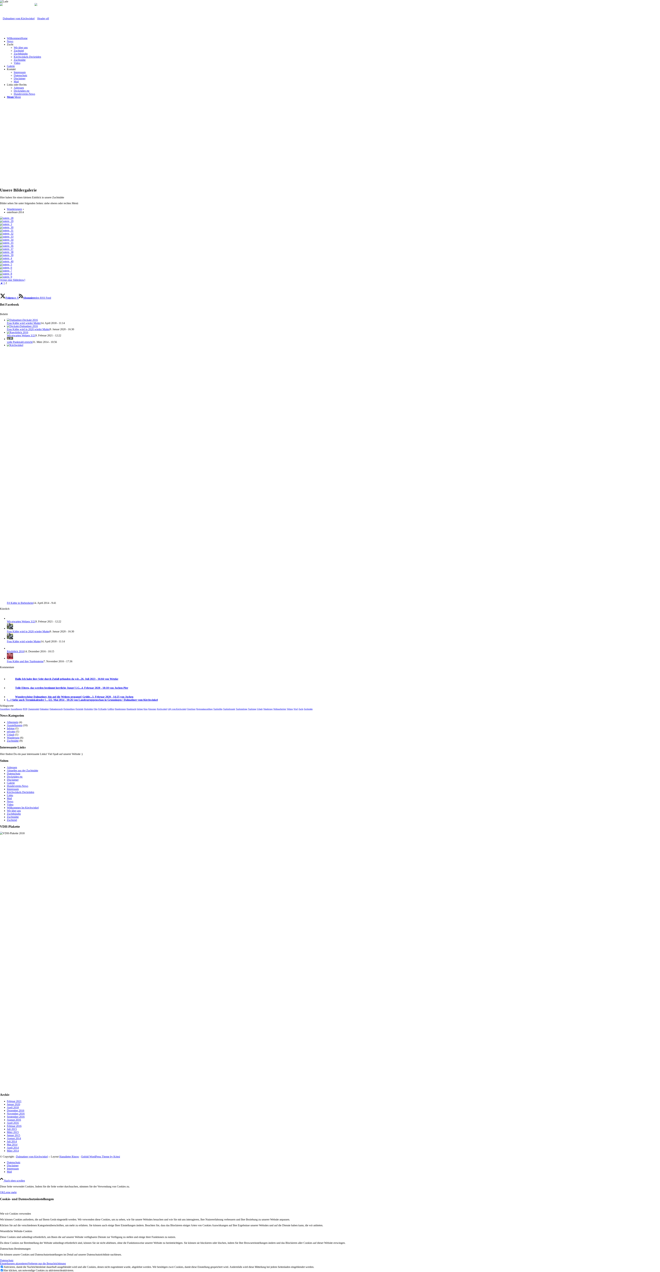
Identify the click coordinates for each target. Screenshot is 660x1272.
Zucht (301, 709)
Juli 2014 (12, 1141)
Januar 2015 (13, 1135)
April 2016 (13, 1122)
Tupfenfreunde (229, 709)
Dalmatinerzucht (56, 709)
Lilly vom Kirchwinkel (177, 709)
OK (2, 1192)
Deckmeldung (69, 709)
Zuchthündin (14, 813)
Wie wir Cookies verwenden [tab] (15, 1213)
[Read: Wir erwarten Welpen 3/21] (17, 332)
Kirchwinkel (162, 709)
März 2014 (13, 1150)
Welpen (290, 709)
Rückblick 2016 (15, 651)
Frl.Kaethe (102, 709)
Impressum (13, 789)
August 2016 (14, 1119)
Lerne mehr (10, 1192)
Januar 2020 (13, 1104)
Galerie (11, 782)
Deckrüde (79, 709)
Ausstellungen (16, 709)
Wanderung (268, 709)
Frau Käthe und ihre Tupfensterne (25, 661)
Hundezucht (131, 709)
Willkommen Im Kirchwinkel (23, 807)
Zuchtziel (12, 820)
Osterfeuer (191, 709)
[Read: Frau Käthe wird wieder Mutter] (22, 320)
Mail (9, 798)
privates (11, 731)
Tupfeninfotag (241, 709)
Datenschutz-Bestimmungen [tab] (15, 1248)
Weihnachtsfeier (279, 709)
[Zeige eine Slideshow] (12, 279)
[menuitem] (333, 38)
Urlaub (260, 709)
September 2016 (16, 1116)
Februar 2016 (14, 1126)
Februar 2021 (14, 1101)
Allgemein (12, 722)
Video (10, 804)
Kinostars (152, 709)
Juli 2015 (12, 1129)
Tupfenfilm (217, 709)
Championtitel (33, 709)
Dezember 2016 (15, 1110)
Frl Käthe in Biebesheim (20, 602)
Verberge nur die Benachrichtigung (47, 1263)
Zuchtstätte (308, 709)
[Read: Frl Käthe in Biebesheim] (264, 345)
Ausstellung (5, 709)
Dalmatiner (44, 709)
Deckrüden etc (15, 776)
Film (95, 709)
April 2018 (13, 1107)
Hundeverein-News (17, 786)
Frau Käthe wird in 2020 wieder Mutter (28, 329)
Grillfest (110, 709)
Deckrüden (88, 709)
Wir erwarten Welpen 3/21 (21, 335)
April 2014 (13, 1147)
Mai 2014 (12, 1144)
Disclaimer (13, 779)
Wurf (296, 709)
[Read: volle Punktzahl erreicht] (10, 338)
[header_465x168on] (24, 18)
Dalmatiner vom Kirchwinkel (32, 1156)
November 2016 (16, 1113)
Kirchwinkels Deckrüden (20, 792)
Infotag (140, 709)
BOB (25, 709)
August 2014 (14, 1138)
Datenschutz (13, 773)
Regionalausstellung (204, 709)
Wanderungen (14, 209)
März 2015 (13, 1132)
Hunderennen (120, 709)
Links (10, 795)
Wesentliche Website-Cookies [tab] (16, 1231)
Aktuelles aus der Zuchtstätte (22, 770)
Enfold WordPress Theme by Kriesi (100, 1156)
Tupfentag (252, 709)
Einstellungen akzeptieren (14, 1263)
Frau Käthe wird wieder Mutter (24, 323)
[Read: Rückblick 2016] (10, 648)
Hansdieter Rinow (69, 1156)
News (10, 801)
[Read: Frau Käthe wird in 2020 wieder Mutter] (22, 326)
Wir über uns (14, 810)
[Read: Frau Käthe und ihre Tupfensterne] (10, 658)
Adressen (12, 767)
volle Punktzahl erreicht (19, 342)
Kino (146, 709)
